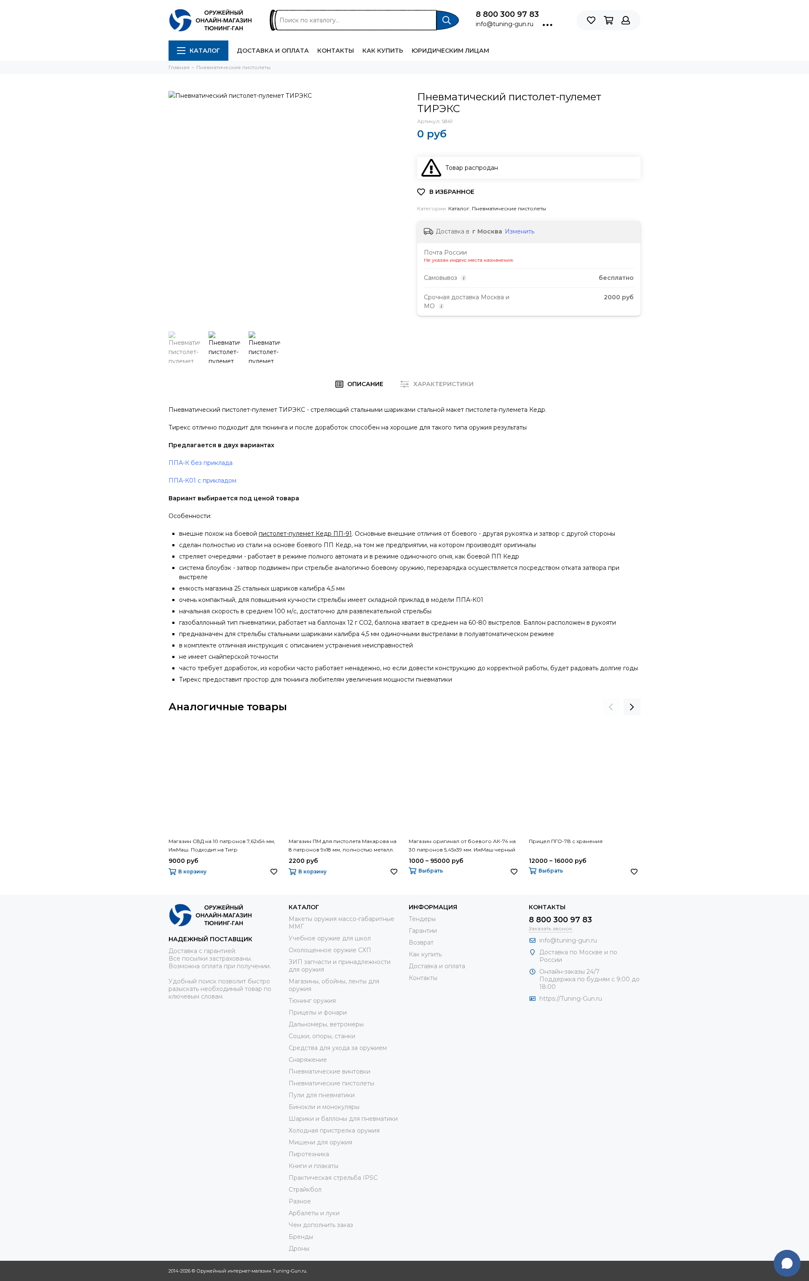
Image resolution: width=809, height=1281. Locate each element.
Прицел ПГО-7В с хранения (566, 841)
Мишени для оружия (320, 1142)
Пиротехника (309, 1154)
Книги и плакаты (313, 1166)
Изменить (519, 231)
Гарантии (423, 931)
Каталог (205, 50)
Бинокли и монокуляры (324, 1107)
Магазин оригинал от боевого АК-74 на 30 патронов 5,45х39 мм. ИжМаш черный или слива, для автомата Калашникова (462, 846)
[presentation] (611, 706)
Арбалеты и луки (314, 1213)
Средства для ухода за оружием (338, 1048)
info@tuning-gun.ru (504, 24)
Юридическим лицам (450, 50)
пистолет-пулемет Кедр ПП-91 (305, 533)
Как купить (382, 50)
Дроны (299, 1248)
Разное (300, 1201)
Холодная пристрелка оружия (334, 1130)
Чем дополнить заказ (321, 1225)
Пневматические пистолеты (509, 208)
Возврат (421, 942)
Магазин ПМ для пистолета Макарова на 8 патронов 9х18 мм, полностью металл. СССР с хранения (342, 846)
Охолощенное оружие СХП (330, 950)
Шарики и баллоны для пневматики (343, 1119)
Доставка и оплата (273, 50)
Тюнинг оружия (312, 1000)
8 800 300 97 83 (507, 14)
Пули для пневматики (322, 1095)
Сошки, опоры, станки (322, 1036)
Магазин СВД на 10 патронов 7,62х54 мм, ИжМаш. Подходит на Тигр (222, 845)
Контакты (335, 50)
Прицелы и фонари (318, 1012)
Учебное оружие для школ (330, 938)
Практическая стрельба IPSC (333, 1178)
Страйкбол (305, 1189)
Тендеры (422, 919)
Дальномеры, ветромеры (326, 1024)
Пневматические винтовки (329, 1071)
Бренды (301, 1237)
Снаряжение (308, 1059)
